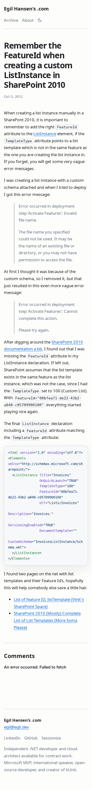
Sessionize (51, 738)
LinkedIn (12, 738)
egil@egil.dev (16, 727)
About (28, 20)
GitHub (31, 738)
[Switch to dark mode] (40, 20)
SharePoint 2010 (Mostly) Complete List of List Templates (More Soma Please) (47, 620)
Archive (11, 20)
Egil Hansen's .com (26, 8)
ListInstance (44, 133)
